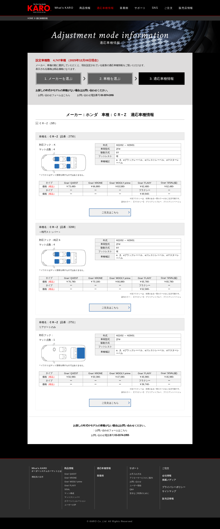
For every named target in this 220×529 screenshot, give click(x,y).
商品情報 (85, 8)
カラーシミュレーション (75, 501)
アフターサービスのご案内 (141, 478)
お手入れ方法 (135, 474)
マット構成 (69, 493)
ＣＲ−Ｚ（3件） (48, 123)
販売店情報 (186, 8)
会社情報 (167, 475)
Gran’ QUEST (70, 474)
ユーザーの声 (70, 505)
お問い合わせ (135, 482)
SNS (155, 7)
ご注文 (168, 8)
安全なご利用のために (139, 493)
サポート (140, 8)
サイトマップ (169, 491)
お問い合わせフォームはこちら (54, 95)
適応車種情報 (104, 468)
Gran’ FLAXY (70, 485)
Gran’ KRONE (70, 478)
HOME (30, 18)
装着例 (124, 8)
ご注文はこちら (110, 212)
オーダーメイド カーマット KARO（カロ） (39, 8)
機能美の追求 (37, 477)
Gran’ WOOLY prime (73, 482)
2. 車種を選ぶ (110, 78)
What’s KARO (64, 7)
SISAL (67, 489)
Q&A (132, 489)
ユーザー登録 (135, 485)
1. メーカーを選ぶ (58, 78)
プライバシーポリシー (173, 487)
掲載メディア (169, 480)
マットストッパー (72, 497)
